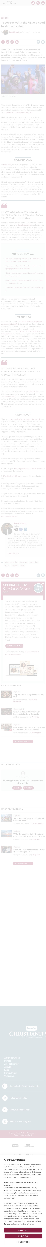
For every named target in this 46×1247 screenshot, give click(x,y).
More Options (23, 1242)
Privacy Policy (12, 1221)
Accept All (23, 1230)
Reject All (23, 1236)
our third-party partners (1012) (30, 1169)
